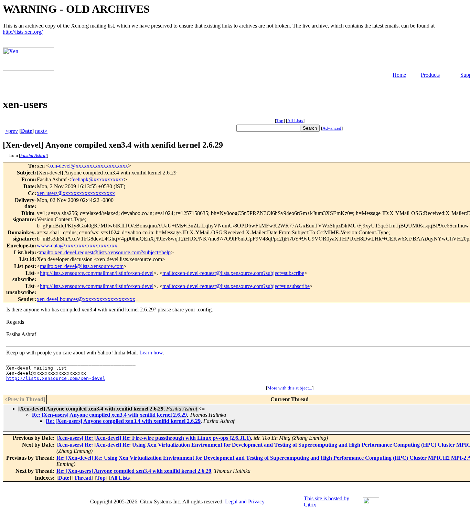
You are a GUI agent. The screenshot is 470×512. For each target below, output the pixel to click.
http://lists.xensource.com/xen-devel (55, 378)
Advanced (331, 128)
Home (399, 75)
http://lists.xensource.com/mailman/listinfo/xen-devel (96, 273)
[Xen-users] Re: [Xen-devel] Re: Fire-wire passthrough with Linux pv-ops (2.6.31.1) (153, 438)
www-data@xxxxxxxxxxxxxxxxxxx (77, 245)
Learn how (151, 352)
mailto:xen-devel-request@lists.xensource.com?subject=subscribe (233, 273)
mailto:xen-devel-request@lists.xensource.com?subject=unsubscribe (236, 286)
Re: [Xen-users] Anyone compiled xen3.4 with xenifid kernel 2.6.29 (109, 415)
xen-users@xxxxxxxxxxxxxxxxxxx (76, 193)
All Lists (295, 120)
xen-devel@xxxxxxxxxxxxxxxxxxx (88, 166)
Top (280, 120)
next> (41, 131)
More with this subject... (289, 388)
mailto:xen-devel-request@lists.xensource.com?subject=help (105, 252)
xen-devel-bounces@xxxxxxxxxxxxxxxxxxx (86, 299)
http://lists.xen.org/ (23, 32)
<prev (11, 131)
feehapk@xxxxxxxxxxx (97, 179)
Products (430, 75)
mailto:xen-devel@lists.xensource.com (82, 266)
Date (26, 131)
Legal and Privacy (245, 501)
